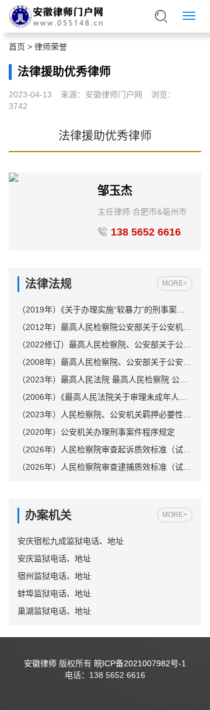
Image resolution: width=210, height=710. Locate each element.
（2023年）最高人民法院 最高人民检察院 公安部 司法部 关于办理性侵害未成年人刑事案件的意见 (105, 379)
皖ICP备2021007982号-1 (140, 663)
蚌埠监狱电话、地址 (54, 593)
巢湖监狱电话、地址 (54, 611)
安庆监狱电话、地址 (54, 558)
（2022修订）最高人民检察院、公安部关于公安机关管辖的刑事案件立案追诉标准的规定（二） (105, 344)
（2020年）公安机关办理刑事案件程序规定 (96, 432)
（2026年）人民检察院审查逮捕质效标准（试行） (105, 467)
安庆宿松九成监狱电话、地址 (71, 541)
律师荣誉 (50, 46)
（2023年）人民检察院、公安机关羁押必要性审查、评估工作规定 (105, 414)
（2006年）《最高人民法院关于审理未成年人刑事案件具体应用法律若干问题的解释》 (105, 397)
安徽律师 (40, 663)
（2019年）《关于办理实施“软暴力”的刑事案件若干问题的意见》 (105, 309)
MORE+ (174, 283)
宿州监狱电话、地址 (54, 576)
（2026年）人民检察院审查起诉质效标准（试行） (105, 449)
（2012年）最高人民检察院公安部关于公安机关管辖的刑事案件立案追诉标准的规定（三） (105, 327)
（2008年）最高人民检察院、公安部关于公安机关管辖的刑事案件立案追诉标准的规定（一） (105, 362)
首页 (17, 46)
